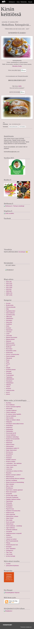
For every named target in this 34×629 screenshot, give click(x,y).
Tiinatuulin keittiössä (11, 529)
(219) (9, 295)
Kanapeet (8, 546)
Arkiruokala (9, 408)
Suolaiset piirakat (11, 369)
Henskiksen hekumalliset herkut (15, 423)
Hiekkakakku (9, 431)
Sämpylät (8, 371)
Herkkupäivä (9, 429)
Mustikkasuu (9, 488)
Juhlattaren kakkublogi (12, 437)
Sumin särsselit (10, 522)
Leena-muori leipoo (11, 465)
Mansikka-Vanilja (17, 66)
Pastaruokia (9, 352)
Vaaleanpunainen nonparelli (13, 533)
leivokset (8, 388)
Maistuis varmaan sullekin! (13, 474)
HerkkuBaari (9, 425)
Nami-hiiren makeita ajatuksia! (14, 490)
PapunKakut (9, 501)
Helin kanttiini (9, 418)
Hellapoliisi (9, 421)
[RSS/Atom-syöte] (12, 601)
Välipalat (8, 384)
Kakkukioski (9, 440)
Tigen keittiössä (10, 527)
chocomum (9, 537)
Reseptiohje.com (9, 579)
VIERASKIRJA (10, 379)
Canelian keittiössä (11, 410)
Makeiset (8, 341)
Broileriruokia (13, 126)
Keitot (7, 326)
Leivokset (8, 331)
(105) (9, 287)
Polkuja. (8, 543)
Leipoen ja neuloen (11, 539)
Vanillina (8, 535)
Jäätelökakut (9, 318)
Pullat (7, 362)
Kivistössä (9, 455)
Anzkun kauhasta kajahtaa (13, 406)
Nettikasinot (12, 2)
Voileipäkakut (9, 382)
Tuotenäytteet (10, 375)
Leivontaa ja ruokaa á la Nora (14, 471)
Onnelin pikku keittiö (11, 495)
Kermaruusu (9, 452)
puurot (8, 392)
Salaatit (8, 367)
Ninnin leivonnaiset (11, 491)
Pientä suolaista (10, 356)
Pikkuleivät (9, 358)
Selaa (18, 2)
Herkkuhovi (9, 427)
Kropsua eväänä (10, 461)
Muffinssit (8, 347)
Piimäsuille (9, 503)
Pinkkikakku (9, 505)
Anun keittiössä (10, 404)
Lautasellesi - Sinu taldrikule (14, 463)
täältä (19, 86)
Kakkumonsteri (10, 444)
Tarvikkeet (9, 373)
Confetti (8, 563)
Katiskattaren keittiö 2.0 (12, 448)
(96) (9, 291)
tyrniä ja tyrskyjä (10, 556)
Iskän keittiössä (10, 312)
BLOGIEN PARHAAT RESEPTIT (9, 576)
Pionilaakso (9, 507)
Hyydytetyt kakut (10, 311)
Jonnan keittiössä (11, 435)
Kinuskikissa (9, 454)
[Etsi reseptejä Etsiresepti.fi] (11, 592)
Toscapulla (9, 531)
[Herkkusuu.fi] (14, 206)
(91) (9, 289)
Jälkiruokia (9, 316)
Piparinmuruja (10, 508)
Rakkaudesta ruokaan (12, 516)
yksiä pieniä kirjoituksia (12, 565)
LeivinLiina (9, 469)
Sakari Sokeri (9, 518)
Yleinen (8, 386)
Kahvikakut (9, 320)
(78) (9, 281)
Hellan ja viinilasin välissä (13, 420)
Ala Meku (8, 403)
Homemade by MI (11, 433)
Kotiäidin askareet (11, 459)
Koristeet (8, 328)
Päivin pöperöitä (10, 514)
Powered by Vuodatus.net (25, 627)
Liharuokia (9, 335)
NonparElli (9, 493)
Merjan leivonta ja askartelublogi (15, 482)
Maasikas (8, 473)
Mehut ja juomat (10, 345)
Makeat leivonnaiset (11, 337)
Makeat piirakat (10, 339)
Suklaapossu (9, 550)
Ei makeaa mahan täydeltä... (14, 414)
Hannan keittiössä (11, 416)
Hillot (7, 309)
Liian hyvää (9, 554)
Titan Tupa (9, 552)
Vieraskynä (9, 381)
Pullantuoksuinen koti (12, 544)
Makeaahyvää (10, 476)
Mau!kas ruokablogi (11, 480)
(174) (9, 293)
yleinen (8, 394)
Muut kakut (9, 348)
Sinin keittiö (9, 520)
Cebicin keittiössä (11, 412)
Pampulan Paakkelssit (12, 497)
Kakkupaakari (10, 446)
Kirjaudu (30, 2)
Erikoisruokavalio (10, 307)
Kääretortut (9, 329)
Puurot (8, 364)
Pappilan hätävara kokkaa (13, 499)
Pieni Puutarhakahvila (12, 541)
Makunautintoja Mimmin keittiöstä (15, 478)
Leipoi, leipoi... (10, 467)
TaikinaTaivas (9, 524)
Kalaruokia (9, 322)
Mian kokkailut (10, 484)
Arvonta (8, 303)
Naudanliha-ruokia (11, 350)
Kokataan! (9, 457)
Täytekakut (22, 126)
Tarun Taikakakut (10, 548)
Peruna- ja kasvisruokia (12, 354)
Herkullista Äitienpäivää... (16, 25)
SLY (7, 365)
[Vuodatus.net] (7, 624)
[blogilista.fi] (9, 213)
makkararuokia (10, 390)
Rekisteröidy (24, 2)
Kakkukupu (9, 442)
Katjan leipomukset (11, 450)
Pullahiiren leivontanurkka (13, 510)
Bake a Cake (9, 486)
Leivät (7, 333)
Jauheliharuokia (10, 314)
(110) (9, 283)
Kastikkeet (9, 324)
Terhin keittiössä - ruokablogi (14, 525)
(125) (9, 285)
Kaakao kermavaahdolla (12, 438)
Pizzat (7, 360)
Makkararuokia (10, 343)
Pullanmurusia (10, 512)
